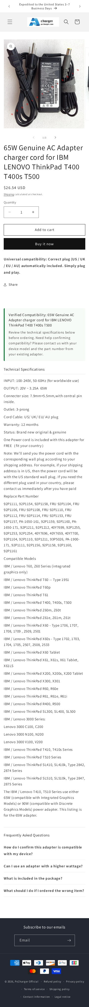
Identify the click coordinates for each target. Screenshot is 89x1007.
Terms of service (34, 989)
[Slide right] (55, 137)
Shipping (9, 194)
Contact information (36, 996)
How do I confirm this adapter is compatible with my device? (43, 850)
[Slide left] (33, 137)
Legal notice (62, 996)
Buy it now (44, 244)
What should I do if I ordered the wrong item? (44, 890)
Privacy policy (75, 981)
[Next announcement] (79, 6)
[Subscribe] (69, 940)
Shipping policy (59, 989)
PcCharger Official (27, 981)
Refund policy (52, 981)
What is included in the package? (33, 878)
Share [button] (13, 284)
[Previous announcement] (9, 6)
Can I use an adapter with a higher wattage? (43, 866)
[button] (9, 21)
